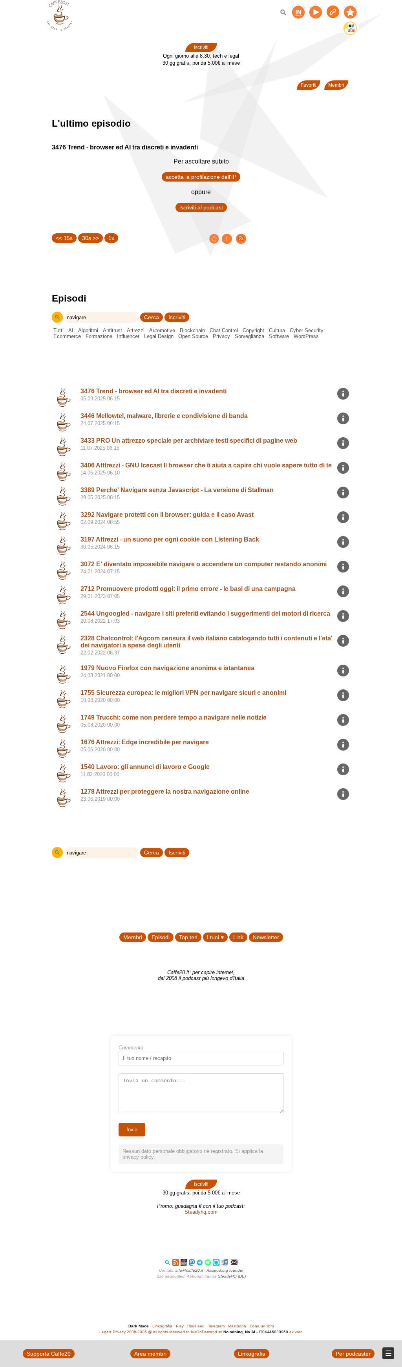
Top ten (188, 937)
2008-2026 (137, 1332)
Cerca (151, 317)
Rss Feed (196, 1326)
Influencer (128, 336)
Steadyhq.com (201, 1212)
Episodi (161, 937)
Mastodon (237, 1326)
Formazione (99, 336)
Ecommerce (67, 336)
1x (111, 238)
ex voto (296, 1332)
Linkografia (162, 1326)
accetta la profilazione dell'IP (201, 177)
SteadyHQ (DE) (232, 1276)
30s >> (90, 238)
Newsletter (266, 937)
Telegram (216, 1326)
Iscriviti (201, 47)
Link (238, 937)
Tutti (58, 330)
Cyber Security (306, 330)
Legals (105, 1332)
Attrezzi (135, 330)
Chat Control (224, 330)
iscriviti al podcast (201, 207)
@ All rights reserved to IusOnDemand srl (185, 1332)
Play (180, 1326)
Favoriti (308, 85)
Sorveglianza (249, 336)
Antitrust (112, 330)
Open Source (193, 336)
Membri (336, 85)
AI (70, 330)
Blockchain (192, 330)
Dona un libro (262, 1326)
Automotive (162, 330)
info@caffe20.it (189, 1270)
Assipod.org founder (224, 1270)
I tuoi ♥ (215, 937)
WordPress (306, 336)
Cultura (277, 330)
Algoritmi (88, 330)
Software (279, 336)
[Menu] (388, 1353)
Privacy (221, 336)
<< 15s (64, 238)
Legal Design (159, 336)
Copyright (253, 330)
